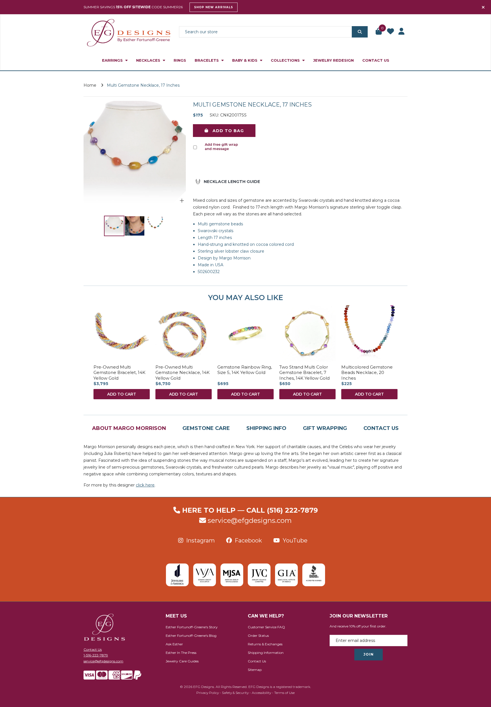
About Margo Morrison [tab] (129, 428)
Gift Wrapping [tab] (325, 428)
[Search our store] (360, 32)
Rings (180, 60)
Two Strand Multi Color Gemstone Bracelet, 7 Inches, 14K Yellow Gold (304, 372)
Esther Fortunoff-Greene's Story (192, 627)
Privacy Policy (207, 693)
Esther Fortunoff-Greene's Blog (191, 635)
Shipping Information (266, 652)
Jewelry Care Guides (182, 661)
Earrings (113, 60)
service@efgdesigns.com (250, 520)
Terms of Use (284, 693)
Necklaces (148, 60)
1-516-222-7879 (96, 655)
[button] (379, 32)
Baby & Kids (245, 60)
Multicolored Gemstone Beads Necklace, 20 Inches (367, 372)
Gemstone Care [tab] (206, 428)
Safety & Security (235, 693)
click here (145, 485)
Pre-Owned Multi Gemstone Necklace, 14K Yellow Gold (182, 372)
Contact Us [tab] (381, 428)
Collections (286, 60)
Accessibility (261, 693)
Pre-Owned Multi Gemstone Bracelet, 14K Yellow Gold (119, 372)
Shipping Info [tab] (266, 428)
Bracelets (207, 60)
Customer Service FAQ (266, 627)
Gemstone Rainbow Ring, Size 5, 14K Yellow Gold (244, 369)
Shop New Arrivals (213, 7)
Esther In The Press (181, 652)
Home (90, 85)
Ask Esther (174, 644)
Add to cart (121, 394)
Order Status (258, 635)
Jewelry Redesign (333, 60)
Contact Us (375, 60)
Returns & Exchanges (265, 644)
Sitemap (255, 670)
